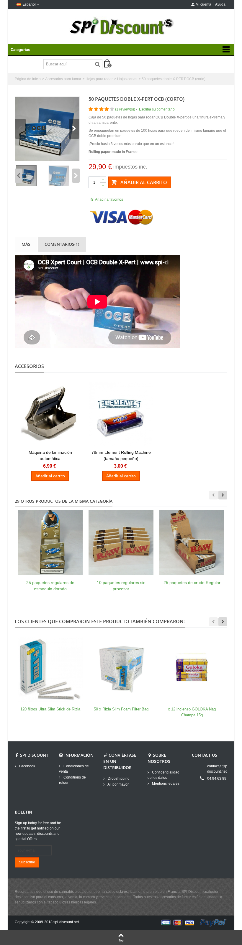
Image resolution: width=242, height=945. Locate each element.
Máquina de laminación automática (50, 455)
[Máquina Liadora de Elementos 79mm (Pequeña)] (121, 414)
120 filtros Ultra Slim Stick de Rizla (50, 709)
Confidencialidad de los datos (163, 775)
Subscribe (27, 862)
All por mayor (118, 784)
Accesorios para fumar (63, 79)
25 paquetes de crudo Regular (191, 582)
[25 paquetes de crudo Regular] (191, 542)
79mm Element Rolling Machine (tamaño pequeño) (121, 455)
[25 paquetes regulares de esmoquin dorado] (50, 542)
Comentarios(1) (62, 244)
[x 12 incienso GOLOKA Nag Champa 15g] (191, 669)
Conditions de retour (72, 780)
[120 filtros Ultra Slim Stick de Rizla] (50, 669)
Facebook (26, 766)
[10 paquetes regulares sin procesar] (121, 542)
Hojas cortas (127, 79)
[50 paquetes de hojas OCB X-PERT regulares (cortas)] (47, 129)
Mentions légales (165, 783)
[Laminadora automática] (50, 414)
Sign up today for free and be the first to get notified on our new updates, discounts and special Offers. (38, 831)
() (125, 109)
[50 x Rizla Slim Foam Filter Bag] (121, 669)
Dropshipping (118, 778)
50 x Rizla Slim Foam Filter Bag (121, 709)
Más (26, 244)
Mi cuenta (203, 4)
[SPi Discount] (121, 26)
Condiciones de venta (74, 769)
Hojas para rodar (99, 79)
